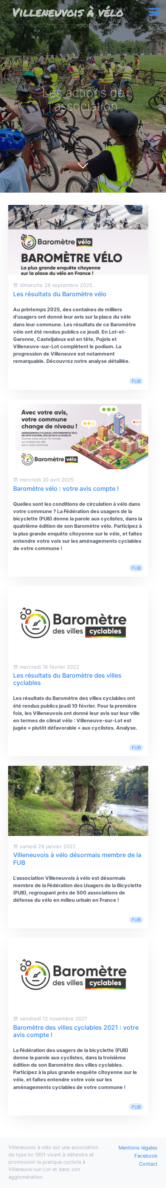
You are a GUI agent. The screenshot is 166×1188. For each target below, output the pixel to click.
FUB (136, 381)
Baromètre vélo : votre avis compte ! (66, 488)
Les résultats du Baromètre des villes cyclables (67, 678)
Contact (148, 1164)
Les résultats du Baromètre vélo (60, 294)
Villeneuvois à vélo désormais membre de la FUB (77, 858)
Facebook (146, 1156)
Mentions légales (138, 1148)
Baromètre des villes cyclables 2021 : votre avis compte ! (76, 1031)
